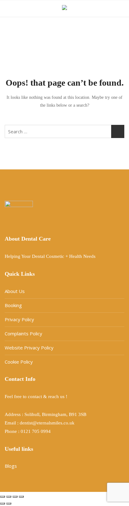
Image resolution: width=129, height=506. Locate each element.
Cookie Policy (19, 362)
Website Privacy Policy (29, 347)
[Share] (15, 497)
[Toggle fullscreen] (8, 497)
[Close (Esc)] (21, 497)
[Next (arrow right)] (8, 503)
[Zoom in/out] (2, 497)
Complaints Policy (23, 333)
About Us (15, 291)
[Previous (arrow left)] (2, 503)
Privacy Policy (19, 319)
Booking (13, 305)
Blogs (11, 466)
